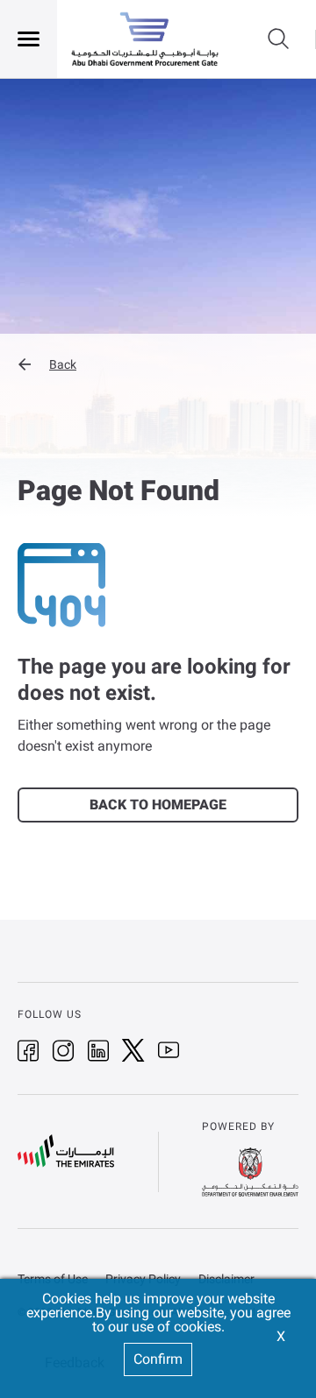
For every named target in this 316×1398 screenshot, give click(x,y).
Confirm (158, 1359)
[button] (158, 364)
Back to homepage (158, 804)
